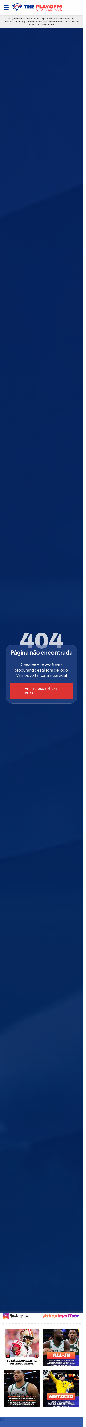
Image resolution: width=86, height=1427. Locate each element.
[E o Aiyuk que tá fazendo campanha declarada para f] (22, 1347)
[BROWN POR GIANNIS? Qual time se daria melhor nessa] (61, 1347)
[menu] (6, 7)
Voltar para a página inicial (41, 691)
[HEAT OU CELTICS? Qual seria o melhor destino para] (22, 1388)
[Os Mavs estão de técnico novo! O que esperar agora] (61, 1388)
